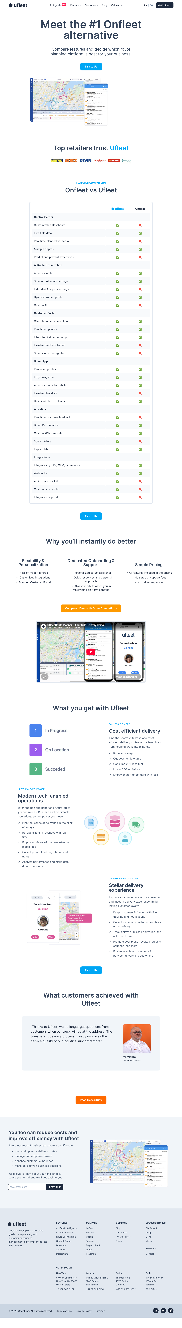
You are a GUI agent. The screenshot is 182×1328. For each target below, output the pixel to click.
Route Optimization (66, 1236)
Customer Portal (64, 1232)
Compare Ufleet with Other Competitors (91, 608)
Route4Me (91, 1253)
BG (151, 5)
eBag (148, 1232)
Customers (91, 5)
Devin (148, 1236)
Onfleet (89, 1228)
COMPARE (91, 1223)
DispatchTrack (93, 1245)
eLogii (89, 1249)
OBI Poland (151, 1228)
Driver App (61, 1245)
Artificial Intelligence (66, 1228)
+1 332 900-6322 (65, 1289)
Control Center (63, 1241)
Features (75, 5)
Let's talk (55, 1187)
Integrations (62, 1253)
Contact (150, 1253)
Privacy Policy (84, 1311)
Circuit (89, 1236)
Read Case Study (91, 1100)
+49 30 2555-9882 (126, 1289)
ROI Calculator (123, 1236)
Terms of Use (64, 1311)
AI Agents (55, 5)
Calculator (117, 5)
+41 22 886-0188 (95, 1289)
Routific (90, 1232)
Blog (104, 5)
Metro (149, 1241)
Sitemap (100, 1311)
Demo (119, 1241)
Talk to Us (91, 66)
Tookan (90, 1241)
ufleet (18, 5)
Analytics (60, 1249)
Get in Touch (164, 5)
